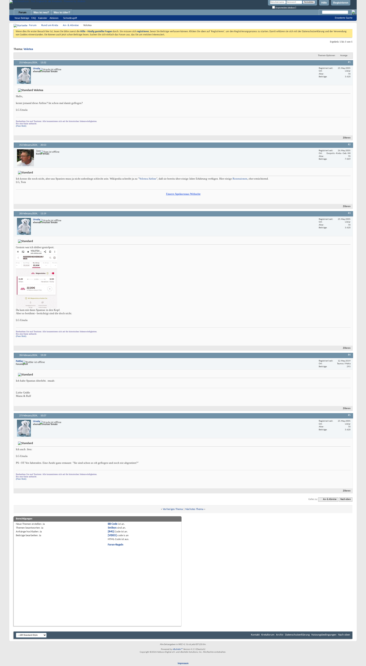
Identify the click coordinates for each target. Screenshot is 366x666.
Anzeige (343, 55)
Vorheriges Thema (173, 509)
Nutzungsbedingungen (323, 634)
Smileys (112, 527)
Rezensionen (240, 178)
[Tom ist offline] (25, 157)
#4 (349, 355)
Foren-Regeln (115, 544)
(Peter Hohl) (21, 126)
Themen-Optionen (326, 55)
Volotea (28, 49)
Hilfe (324, 2)
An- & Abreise (71, 25)
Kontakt (255, 634)
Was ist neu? (41, 12)
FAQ (33, 18)
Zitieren (347, 138)
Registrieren (340, 2)
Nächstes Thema (194, 509)
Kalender (42, 18)
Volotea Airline (147, 178)
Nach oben (345, 499)
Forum (22, 12)
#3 (349, 213)
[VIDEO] (112, 535)
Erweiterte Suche (343, 18)
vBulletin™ (178, 649)
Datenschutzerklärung (297, 634)
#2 (349, 144)
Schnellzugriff (70, 18)
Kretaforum (267, 634)
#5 (349, 415)
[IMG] (111, 531)
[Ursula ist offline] (24, 75)
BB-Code (113, 524)
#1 (349, 62)
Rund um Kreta (49, 25)
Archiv (279, 634)
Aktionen (54, 18)
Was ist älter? (62, 12)
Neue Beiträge (22, 18)
